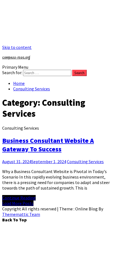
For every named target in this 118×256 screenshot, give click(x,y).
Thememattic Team (21, 214)
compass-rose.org (16, 57)
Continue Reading (19, 198)
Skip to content (17, 47)
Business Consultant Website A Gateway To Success (48, 144)
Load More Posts (17, 203)
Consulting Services (85, 161)
